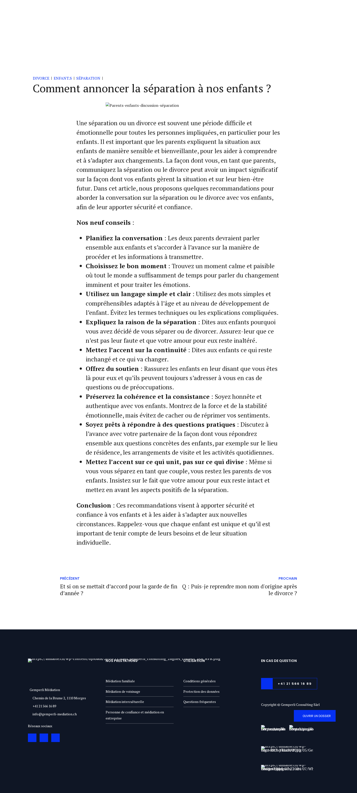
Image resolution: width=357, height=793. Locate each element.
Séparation (88, 78)
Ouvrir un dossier (317, 716)
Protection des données (201, 691)
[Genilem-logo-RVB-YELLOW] (287, 753)
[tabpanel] (178, 105)
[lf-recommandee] (273, 734)
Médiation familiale (120, 681)
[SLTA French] (301, 733)
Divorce (41, 78)
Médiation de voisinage (123, 691)
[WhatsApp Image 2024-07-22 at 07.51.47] (287, 771)
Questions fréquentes (199, 701)
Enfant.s (63, 78)
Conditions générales (199, 681)
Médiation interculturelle (125, 701)
